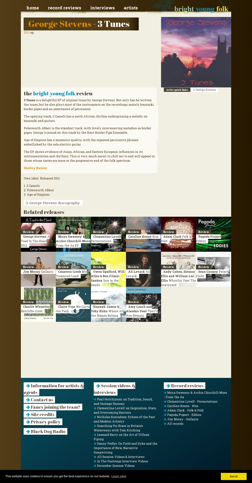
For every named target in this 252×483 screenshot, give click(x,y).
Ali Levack (138, 274)
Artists (131, 8)
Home (33, 8)
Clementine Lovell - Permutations (192, 401)
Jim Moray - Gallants (182, 419)
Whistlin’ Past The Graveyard (178, 278)
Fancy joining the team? (55, 407)
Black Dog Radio (47, 431)
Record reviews (64, 8)
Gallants (38, 271)
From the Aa (73, 241)
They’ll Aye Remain (142, 311)
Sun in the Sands (107, 278)
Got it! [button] (234, 476)
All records (174, 423)
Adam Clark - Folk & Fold (184, 410)
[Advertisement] (126, 352)
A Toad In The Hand (35, 241)
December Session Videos (115, 466)
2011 (27, 32)
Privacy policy (45, 422)
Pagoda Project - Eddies (183, 415)
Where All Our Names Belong (107, 311)
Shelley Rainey (35, 168)
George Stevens (59, 24)
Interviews (102, 8)
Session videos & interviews (114, 389)
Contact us (41, 400)
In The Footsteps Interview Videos (122, 461)
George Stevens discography (54, 202)
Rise (143, 236)
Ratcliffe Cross (35, 309)
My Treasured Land (71, 274)
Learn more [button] (118, 476)
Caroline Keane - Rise (182, 406)
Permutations (106, 239)
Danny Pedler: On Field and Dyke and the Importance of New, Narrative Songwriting (125, 448)
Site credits (42, 414)
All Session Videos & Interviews (120, 457)
